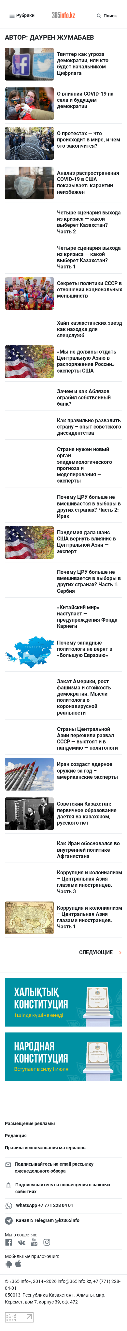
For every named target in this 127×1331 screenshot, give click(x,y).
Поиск (110, 15)
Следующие (96, 952)
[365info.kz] (63, 16)
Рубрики (25, 15)
